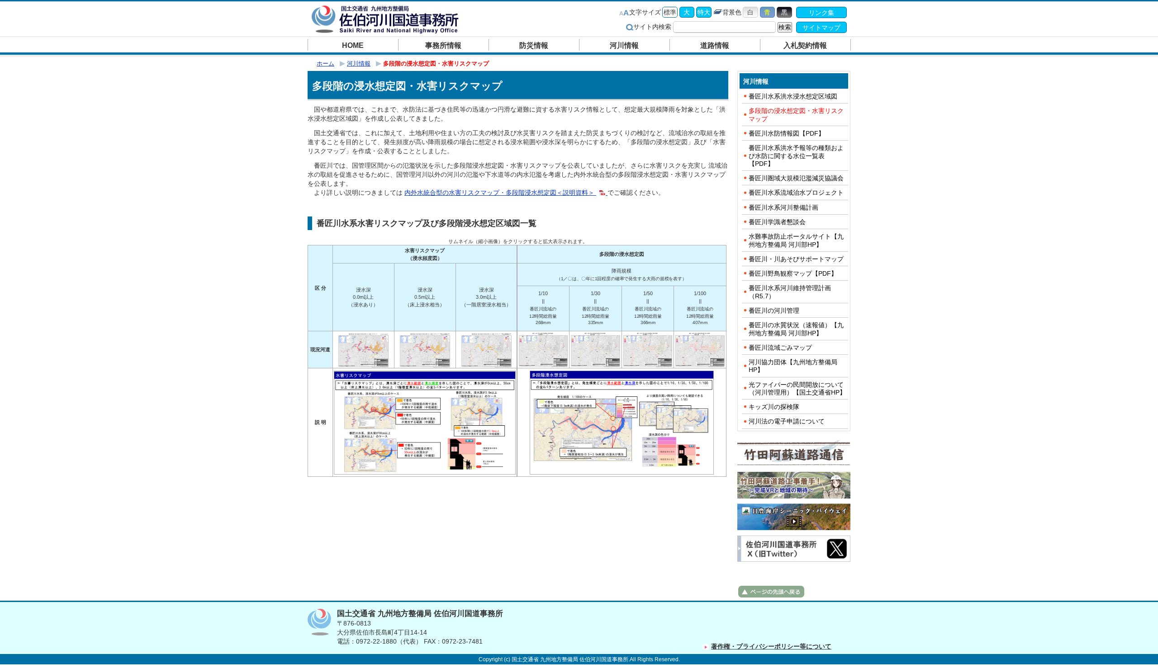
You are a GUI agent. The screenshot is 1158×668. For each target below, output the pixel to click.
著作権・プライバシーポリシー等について (771, 646)
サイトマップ (821, 27)
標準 (670, 12)
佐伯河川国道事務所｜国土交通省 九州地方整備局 (387, 19)
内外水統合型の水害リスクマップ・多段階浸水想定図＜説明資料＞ (500, 192)
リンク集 (821, 12)
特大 (704, 12)
